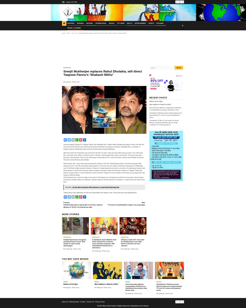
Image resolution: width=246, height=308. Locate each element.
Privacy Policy (100, 302)
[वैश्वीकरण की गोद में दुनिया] (76, 270)
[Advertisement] (123, 50)
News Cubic (77, 82)
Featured (160, 23)
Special (112, 23)
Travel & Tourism (74, 28)
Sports (151, 23)
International (101, 23)
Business (80, 23)
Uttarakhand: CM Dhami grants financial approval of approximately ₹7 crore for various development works (165, 115)
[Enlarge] (181, 133)
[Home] (64, 23)
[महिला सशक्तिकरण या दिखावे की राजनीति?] (107, 270)
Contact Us (90, 302)
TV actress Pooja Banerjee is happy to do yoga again (126, 204)
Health (129, 23)
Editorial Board (74, 302)
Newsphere (135, 306)
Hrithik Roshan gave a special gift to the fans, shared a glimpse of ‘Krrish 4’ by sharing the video (83, 205)
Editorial (71, 23)
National (89, 23)
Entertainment (140, 23)
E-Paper (82, 302)
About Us (65, 302)
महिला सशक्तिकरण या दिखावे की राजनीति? (160, 104)
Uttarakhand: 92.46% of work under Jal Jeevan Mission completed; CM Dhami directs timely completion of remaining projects (164, 123)
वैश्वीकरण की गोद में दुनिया (156, 101)
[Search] (182, 25)
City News (120, 23)
